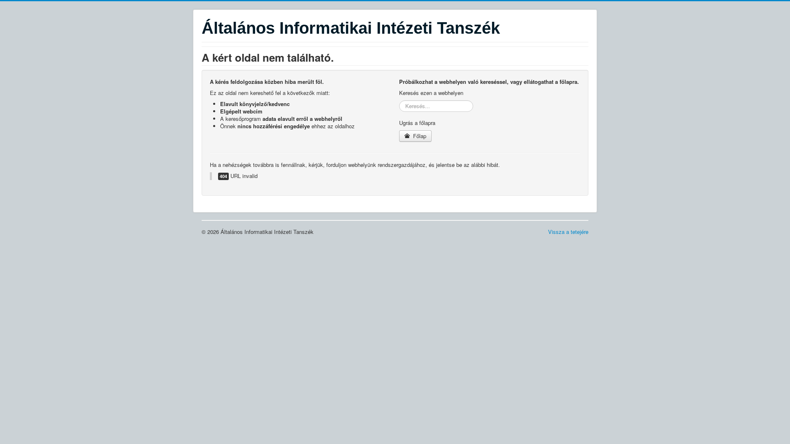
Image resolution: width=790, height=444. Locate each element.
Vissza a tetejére (568, 232)
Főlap (418, 136)
